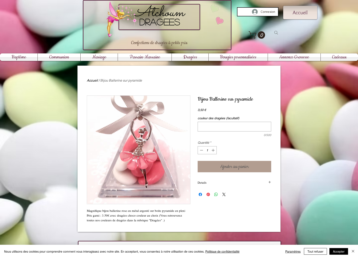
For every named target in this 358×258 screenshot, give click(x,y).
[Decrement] (201, 150)
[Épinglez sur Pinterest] (208, 194)
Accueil (92, 80)
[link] (258, 35)
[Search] (276, 32)
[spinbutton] (207, 150)
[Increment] (213, 150)
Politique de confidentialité (222, 251)
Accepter (339, 251)
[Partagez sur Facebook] (200, 194)
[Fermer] (353, 251)
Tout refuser (315, 251)
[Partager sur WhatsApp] (216, 194)
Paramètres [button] (293, 251)
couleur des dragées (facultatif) (218, 118)
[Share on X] (223, 194)
